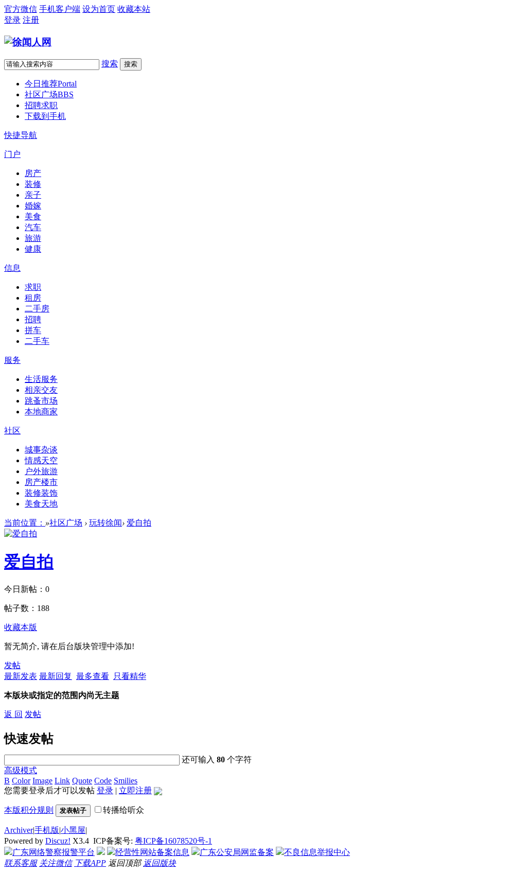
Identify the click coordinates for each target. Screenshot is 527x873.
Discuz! (58, 840)
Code (103, 780)
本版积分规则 (29, 810)
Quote (82, 780)
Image (42, 780)
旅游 (33, 238)
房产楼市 (41, 482)
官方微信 (20, 9)
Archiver (18, 830)
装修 (33, 184)
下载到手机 (45, 116)
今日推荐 (51, 83)
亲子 (33, 194)
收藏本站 (133, 9)
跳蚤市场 (41, 400)
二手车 (37, 341)
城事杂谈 (41, 449)
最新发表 (20, 676)
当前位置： (24, 522)
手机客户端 (59, 9)
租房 (33, 297)
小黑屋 (73, 830)
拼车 (33, 330)
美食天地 (41, 503)
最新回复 (55, 676)
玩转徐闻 (105, 522)
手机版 (46, 830)
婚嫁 (33, 205)
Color (21, 780)
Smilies (125, 780)
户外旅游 (41, 471)
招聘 (33, 319)
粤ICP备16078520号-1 (173, 840)
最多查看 (92, 676)
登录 (12, 19)
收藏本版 (20, 627)
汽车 (33, 227)
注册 (31, 19)
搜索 (109, 63)
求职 (33, 287)
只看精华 (129, 676)
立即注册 (135, 790)
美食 (33, 216)
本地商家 (41, 411)
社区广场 (49, 94)
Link (62, 780)
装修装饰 (41, 492)
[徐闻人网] (27, 42)
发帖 (12, 665)
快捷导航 (20, 135)
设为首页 (98, 9)
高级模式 (20, 770)
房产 (33, 173)
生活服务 (41, 379)
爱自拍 (139, 522)
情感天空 (41, 460)
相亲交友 (41, 390)
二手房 (37, 308)
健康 (33, 249)
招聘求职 (41, 105)
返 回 (13, 714)
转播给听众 (123, 810)
